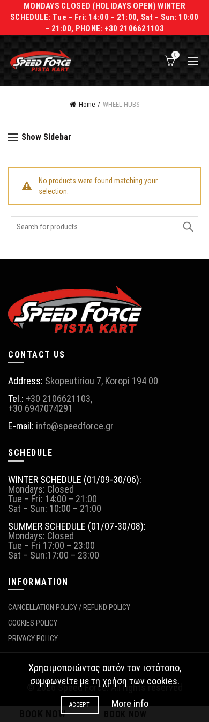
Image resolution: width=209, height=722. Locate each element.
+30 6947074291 (40, 408)
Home (87, 104)
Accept (79, 705)
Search (187, 226)
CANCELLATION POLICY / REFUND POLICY (69, 607)
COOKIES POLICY (32, 623)
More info (129, 703)
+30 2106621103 (58, 398)
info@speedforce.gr (75, 425)
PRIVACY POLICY (33, 638)
